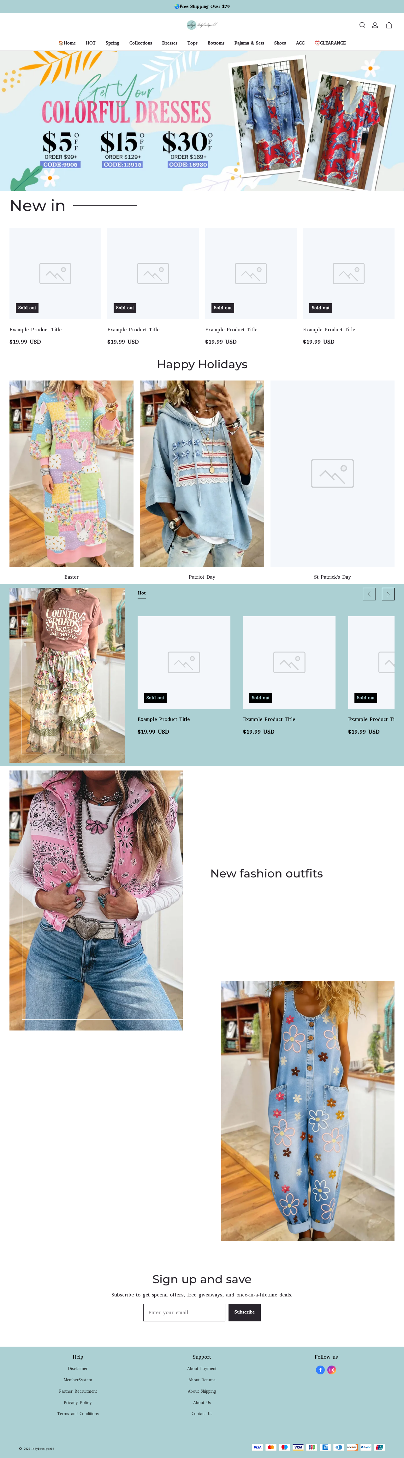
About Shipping (202, 1391)
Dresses (169, 43)
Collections (140, 43)
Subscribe (245, 1312)
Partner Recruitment (78, 1391)
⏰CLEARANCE (330, 43)
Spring (112, 43)
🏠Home (67, 43)
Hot (142, 593)
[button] (362, 25)
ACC (300, 43)
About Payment (202, 1368)
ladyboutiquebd (43, 1449)
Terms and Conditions (78, 1413)
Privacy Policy (78, 1402)
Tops (192, 43)
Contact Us (202, 1413)
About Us (202, 1402)
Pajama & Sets (249, 43)
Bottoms (216, 43)
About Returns (202, 1380)
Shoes (280, 43)
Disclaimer (78, 1368)
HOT (91, 43)
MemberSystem (77, 1380)
